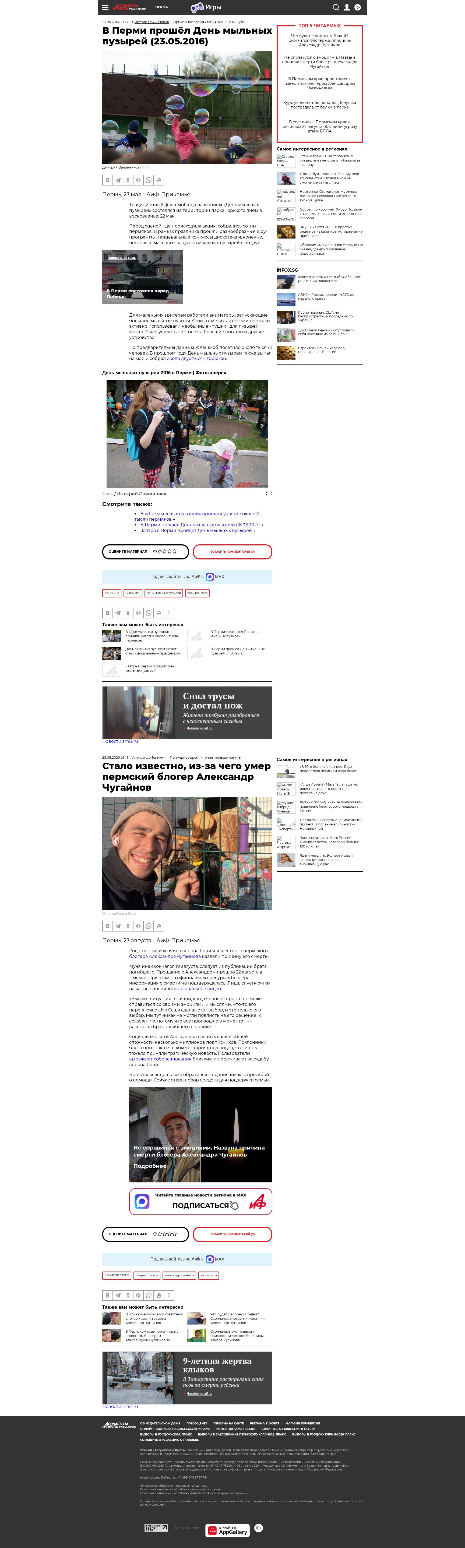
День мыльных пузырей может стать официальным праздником (153, 651)
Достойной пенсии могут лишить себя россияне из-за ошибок (326, 332)
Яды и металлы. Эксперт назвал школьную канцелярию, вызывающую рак (326, 859)
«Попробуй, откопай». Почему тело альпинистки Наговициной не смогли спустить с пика (329, 178)
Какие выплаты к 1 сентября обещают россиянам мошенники (329, 279)
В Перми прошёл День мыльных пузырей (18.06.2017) (200, 524)
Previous (113, 426)
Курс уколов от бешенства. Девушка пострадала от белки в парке (319, 105)
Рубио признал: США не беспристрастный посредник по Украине (325, 316)
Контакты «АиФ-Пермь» (235, 1429)
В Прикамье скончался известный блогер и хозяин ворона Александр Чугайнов (154, 1318)
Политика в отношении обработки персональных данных (181, 1489)
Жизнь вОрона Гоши (119, 914)
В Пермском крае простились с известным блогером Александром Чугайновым (319, 83)
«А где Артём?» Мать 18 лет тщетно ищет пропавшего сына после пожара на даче (329, 788)
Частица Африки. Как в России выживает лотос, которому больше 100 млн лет (329, 842)
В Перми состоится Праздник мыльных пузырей (235, 634)
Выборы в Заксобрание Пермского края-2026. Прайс (242, 1434)
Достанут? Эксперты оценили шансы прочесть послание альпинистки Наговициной (331, 824)
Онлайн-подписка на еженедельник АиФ (175, 1429)
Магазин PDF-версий (303, 1423)
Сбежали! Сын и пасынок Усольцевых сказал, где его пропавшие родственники (331, 249)
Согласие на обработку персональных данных (173, 1485)
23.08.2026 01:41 (115, 757)
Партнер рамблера (186, 1527)
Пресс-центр (196, 1423)
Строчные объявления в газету (288, 1429)
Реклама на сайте (228, 1423)
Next (261, 426)
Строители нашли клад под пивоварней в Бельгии (321, 350)
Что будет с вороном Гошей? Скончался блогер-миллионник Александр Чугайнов (319, 40)
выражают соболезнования (160, 1059)
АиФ (146, 167)
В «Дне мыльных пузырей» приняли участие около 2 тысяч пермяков (152, 636)
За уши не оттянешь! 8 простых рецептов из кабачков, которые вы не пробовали (331, 231)
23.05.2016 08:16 (115, 22)
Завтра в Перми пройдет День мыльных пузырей (196, 530)
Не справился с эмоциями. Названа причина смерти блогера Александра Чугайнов (319, 62)
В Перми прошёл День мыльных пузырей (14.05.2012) (237, 651)
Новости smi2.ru (120, 741)
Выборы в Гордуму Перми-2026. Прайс (323, 1434)
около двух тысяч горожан (196, 358)
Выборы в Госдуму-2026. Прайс (166, 1434)
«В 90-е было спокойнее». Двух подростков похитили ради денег (328, 769)
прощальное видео (199, 988)
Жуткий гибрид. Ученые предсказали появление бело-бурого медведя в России (331, 806)
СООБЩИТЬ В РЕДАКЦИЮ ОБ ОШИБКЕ (169, 1440)
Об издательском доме (160, 1423)
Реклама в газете (264, 1423)
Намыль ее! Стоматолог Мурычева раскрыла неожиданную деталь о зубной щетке (329, 196)
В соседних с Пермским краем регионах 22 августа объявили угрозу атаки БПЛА (320, 127)
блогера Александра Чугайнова (165, 956)
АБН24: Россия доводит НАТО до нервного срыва (326, 296)
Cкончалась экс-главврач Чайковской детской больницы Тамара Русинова (236, 1335)
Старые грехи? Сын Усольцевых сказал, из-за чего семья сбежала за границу (330, 160)
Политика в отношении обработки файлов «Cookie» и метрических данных (193, 1493)
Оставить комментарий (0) (232, 552)
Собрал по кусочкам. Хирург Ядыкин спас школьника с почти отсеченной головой (331, 213)
